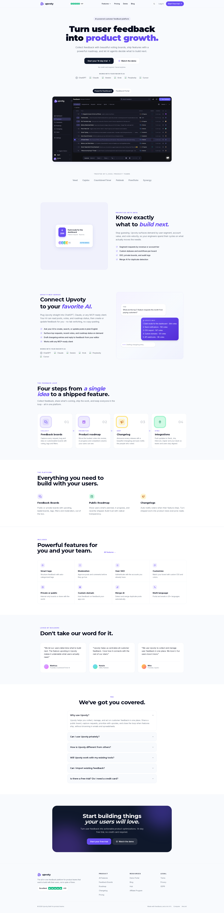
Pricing (117, 4)
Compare (176, 906)
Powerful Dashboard (103, 91)
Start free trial (174, 4)
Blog (133, 4)
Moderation (83, 571)
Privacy (163, 882)
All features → (110, 552)
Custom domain (86, 593)
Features (105, 4)
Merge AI (119, 593)
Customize (158, 571)
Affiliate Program (136, 891)
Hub (131, 886)
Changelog (103, 891)
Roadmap (102, 886)
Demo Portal (134, 878)
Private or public (49, 593)
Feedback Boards (106, 882)
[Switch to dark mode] (154, 4)
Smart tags (46, 571)
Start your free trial (99, 841)
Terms (163, 878)
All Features (103, 878)
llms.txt (184, 906)
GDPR (163, 886)
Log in (161, 4)
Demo (125, 4)
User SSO (120, 571)
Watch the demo (128, 61)
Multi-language (160, 593)
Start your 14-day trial (98, 61)
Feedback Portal (122, 91)
